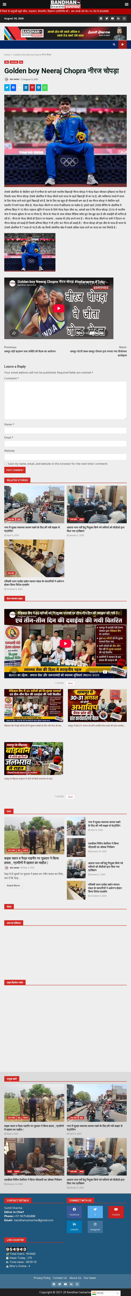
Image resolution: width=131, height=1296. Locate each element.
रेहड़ (19, 850)
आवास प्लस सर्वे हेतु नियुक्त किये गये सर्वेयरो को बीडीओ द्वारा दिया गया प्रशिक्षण (97, 504)
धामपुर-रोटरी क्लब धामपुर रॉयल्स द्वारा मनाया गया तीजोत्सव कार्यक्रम (98, 351)
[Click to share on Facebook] (13, 87)
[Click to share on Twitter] (7, 87)
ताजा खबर (14, 62)
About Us (75, 1278)
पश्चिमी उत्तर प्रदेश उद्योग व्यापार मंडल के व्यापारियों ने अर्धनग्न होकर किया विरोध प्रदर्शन (34, 558)
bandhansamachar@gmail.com (33, 1220)
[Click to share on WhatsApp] (45, 87)
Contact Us (60, 1278)
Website (9, 451)
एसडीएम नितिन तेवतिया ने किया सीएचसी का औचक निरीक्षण (76, 847)
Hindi (99, 1293)
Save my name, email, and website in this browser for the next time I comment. (58, 464)
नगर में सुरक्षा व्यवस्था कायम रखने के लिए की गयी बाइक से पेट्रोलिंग (34, 504)
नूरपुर (18, 519)
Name (9, 424)
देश (21, 62)
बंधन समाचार (14, 79)
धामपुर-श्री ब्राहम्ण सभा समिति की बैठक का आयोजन (30, 349)
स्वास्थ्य (25, 850)
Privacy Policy (42, 1278)
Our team (90, 1278)
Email (8, 437)
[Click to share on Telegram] (38, 87)
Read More (13, 885)
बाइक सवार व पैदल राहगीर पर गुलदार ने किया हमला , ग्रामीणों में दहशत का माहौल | (34, 835)
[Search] (114, 44)
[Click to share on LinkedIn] (26, 87)
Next (70, 683)
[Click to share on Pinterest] (32, 87)
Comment (11, 378)
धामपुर (81, 519)
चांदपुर (10, 1171)
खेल (6, 62)
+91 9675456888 (24, 1216)
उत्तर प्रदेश (11, 850)
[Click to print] (19, 87)
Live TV (122, 44)
